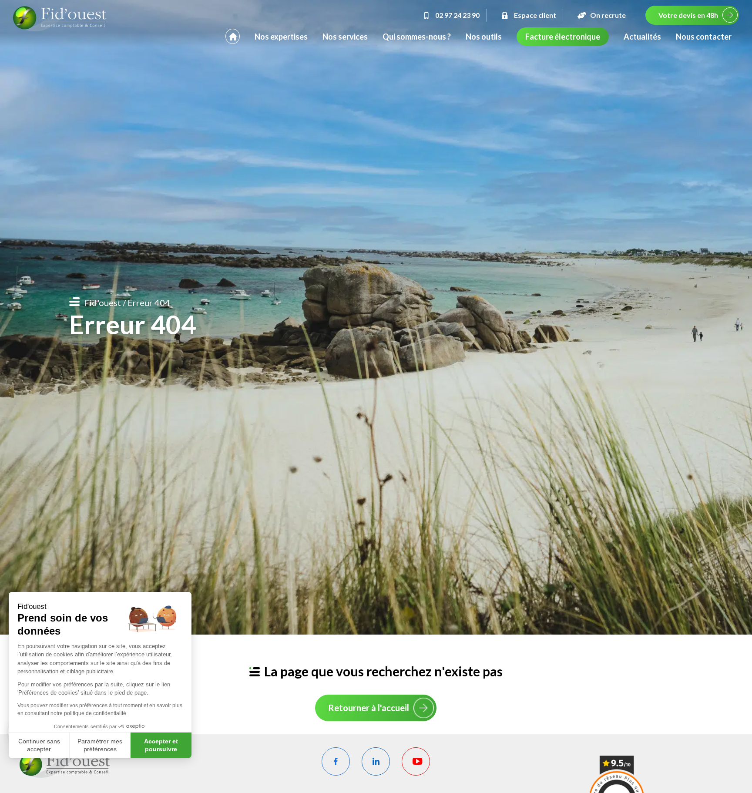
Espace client (535, 15)
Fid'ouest (102, 302)
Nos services (345, 36)
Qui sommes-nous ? (417, 36)
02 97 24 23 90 (457, 15)
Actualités (642, 36)
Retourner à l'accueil (368, 707)
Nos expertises (281, 36)
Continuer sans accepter (39, 745)
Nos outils (484, 36)
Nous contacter (704, 36)
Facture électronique (562, 36)
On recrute (608, 15)
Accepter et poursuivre (161, 745)
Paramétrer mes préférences (99, 745)
